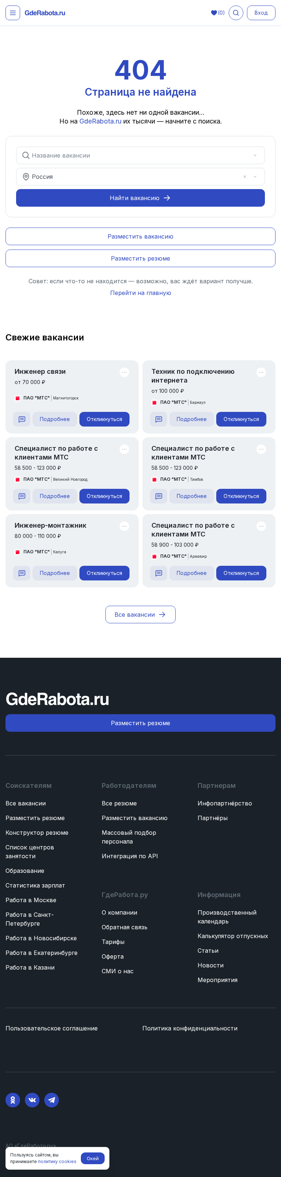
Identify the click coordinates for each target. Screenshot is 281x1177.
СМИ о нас (118, 971)
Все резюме (119, 803)
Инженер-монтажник (50, 525)
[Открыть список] (255, 155)
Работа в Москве (30, 900)
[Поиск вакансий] (236, 12)
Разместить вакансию (135, 818)
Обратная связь (124, 927)
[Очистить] (244, 155)
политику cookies (57, 1161)
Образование (24, 870)
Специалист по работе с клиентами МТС (56, 452)
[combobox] (135, 155)
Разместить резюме (35, 818)
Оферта (113, 956)
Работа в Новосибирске (41, 938)
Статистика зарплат (35, 885)
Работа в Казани (30, 967)
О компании (119, 912)
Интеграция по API (130, 856)
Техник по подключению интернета (193, 376)
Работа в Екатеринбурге (41, 952)
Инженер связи (40, 371)
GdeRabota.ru (100, 121)
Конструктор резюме (36, 832)
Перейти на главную (140, 292)
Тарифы (113, 941)
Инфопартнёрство (225, 803)
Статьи (208, 950)
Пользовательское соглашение (51, 1028)
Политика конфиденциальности (189, 1028)
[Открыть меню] (12, 12)
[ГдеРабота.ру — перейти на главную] (45, 13)
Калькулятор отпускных (233, 936)
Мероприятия (217, 980)
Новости (211, 965)
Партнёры (213, 818)
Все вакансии (25, 803)
